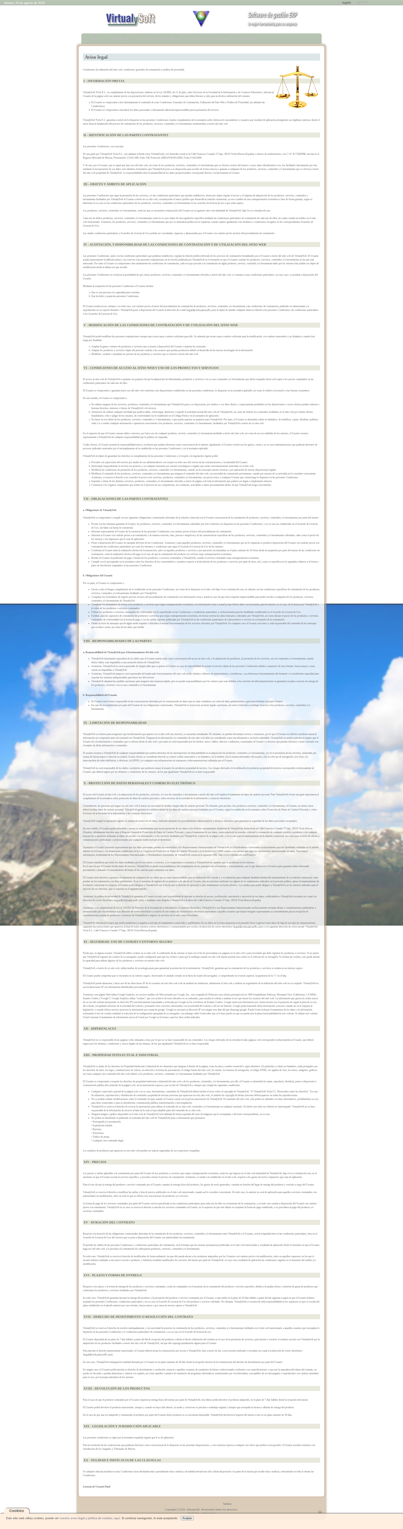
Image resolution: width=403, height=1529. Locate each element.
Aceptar (187, 1518)
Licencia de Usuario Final (96, 1486)
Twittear (227, 1504)
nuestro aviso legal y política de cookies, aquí (90, 1518)
